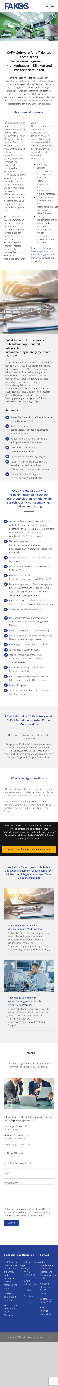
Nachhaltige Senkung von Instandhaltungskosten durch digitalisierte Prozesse (24, 1001)
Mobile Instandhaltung (29, 1282)
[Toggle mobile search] (47, 5)
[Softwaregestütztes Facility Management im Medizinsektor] (29, 903)
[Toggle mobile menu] (52, 5)
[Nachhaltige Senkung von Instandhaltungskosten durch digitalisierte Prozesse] (29, 976)
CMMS (11, 1271)
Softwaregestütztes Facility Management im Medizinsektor (42, 254)
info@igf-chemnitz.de (19, 1144)
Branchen (28, 1296)
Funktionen (29, 1289)
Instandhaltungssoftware (29, 1261)
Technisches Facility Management (29, 1271)
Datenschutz (32, 1337)
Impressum (45, 1337)
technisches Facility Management (10, 1281)
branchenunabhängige (14, 1265)
